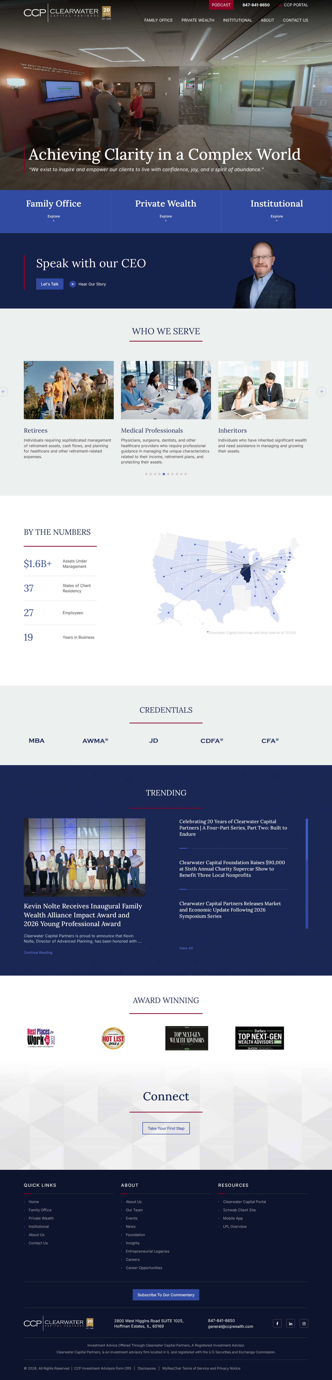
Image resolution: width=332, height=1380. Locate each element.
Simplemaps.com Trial (284, 628)
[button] (146, 474)
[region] (239, 873)
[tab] (55, 211)
